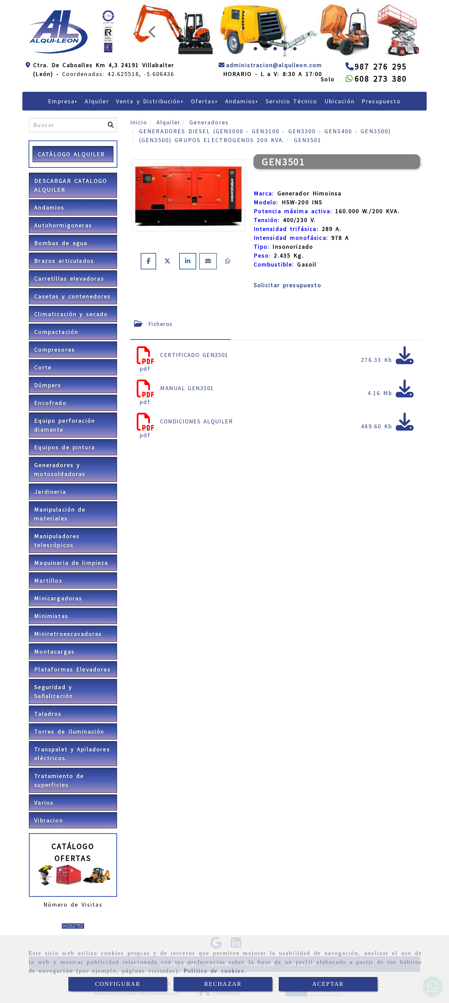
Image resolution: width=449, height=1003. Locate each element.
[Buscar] (111, 170)
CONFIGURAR (118, 984)
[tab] (180, 369)
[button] (152, 53)
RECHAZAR (223, 984)
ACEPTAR (328, 984)
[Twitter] (169, 306)
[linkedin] (189, 306)
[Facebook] (150, 306)
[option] (275, 100)
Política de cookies (214, 970)
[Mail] (209, 306)
